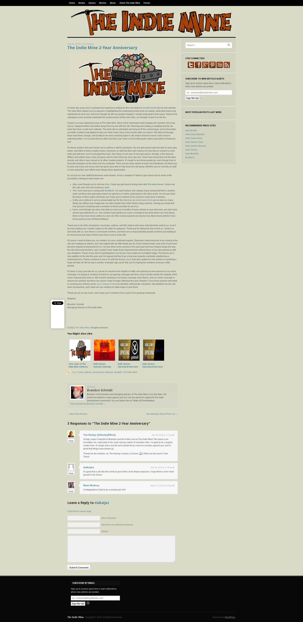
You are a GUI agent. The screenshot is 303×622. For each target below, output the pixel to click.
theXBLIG (109, 190)
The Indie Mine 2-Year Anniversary (102, 47)
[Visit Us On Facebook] (198, 67)
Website (104, 531)
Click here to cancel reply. (79, 511)
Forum (147, 3)
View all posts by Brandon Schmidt (88, 404)
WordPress (230, 617)
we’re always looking (107, 284)
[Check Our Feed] (226, 67)
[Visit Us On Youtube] (219, 67)
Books (82, 3)
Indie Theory (191, 150)
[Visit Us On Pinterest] (212, 67)
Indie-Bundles (192, 153)
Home (72, 3)
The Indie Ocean (155, 184)
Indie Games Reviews (195, 146)
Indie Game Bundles (195, 134)
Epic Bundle (191, 130)
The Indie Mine (82, 327)
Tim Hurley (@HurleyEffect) (99, 434)
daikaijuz (88, 467)
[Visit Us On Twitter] (190, 67)
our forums (121, 253)
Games (92, 3)
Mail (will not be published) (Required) (117, 525)
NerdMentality (149, 108)
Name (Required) (108, 518)
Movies (102, 3)
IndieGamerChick (144, 200)
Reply (71, 441)
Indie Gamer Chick (194, 142)
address (88, 372)
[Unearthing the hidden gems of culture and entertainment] (151, 36)
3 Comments (88, 44)
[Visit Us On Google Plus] (205, 67)
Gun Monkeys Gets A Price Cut (162, 414)
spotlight (118, 372)
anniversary (98, 372)
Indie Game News (193, 138)
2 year (80, 372)
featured (109, 372)
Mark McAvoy (91, 485)
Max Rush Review (77, 414)
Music (113, 3)
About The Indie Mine (129, 3)
